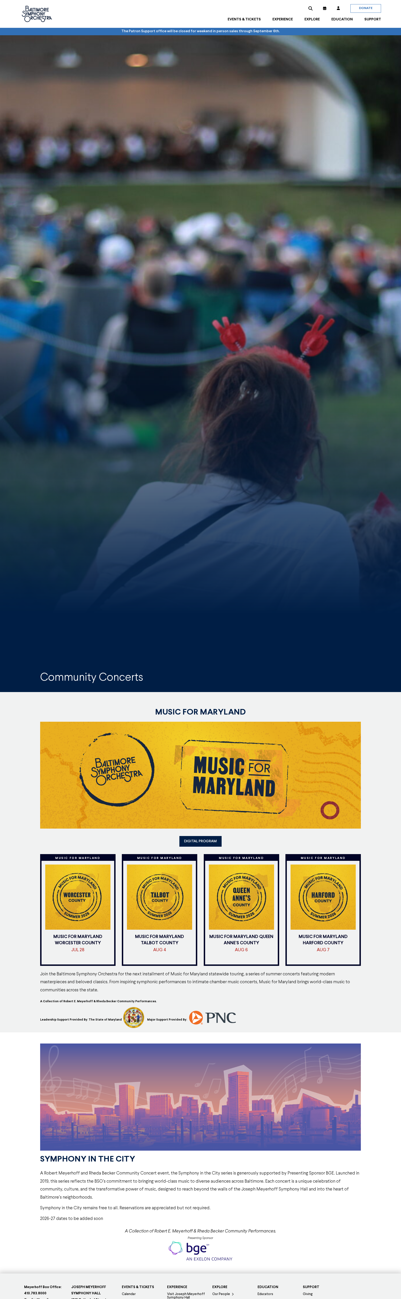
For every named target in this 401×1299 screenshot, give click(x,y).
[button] (310, 8)
